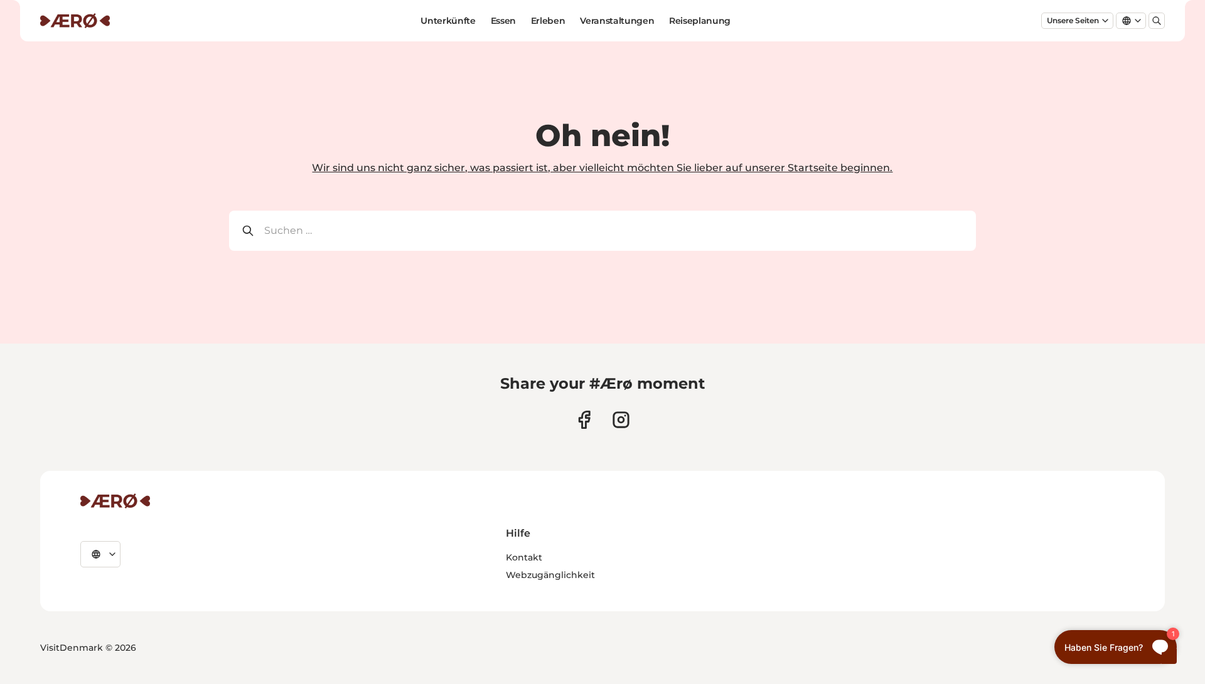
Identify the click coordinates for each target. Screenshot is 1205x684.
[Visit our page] (621, 420)
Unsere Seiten (1073, 20)
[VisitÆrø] (115, 500)
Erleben (548, 20)
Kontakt (524, 557)
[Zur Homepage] (75, 20)
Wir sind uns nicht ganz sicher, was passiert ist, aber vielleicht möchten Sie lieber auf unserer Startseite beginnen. (602, 168)
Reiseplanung (700, 20)
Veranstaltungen (617, 20)
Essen (503, 20)
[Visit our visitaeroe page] (584, 420)
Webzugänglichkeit (550, 575)
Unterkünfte (447, 20)
